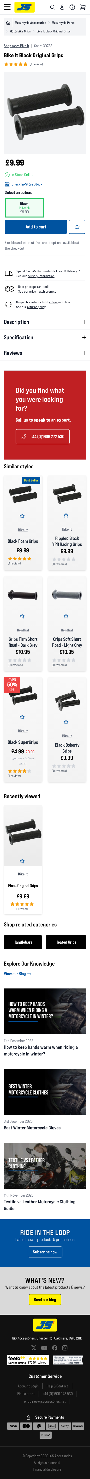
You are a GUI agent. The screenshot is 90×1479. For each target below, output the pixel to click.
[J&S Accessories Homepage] (24, 7)
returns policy (36, 307)
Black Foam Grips (23, 541)
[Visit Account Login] (62, 7)
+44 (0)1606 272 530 (47, 436)
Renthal (23, 630)
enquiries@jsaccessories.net (45, 1401)
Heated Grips (66, 942)
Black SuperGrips (23, 742)
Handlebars (22, 942)
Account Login (28, 1386)
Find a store (25, 1393)
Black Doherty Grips (67, 748)
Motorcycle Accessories (30, 23)
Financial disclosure (47, 1469)
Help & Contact (57, 1386)
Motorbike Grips (20, 31)
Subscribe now (45, 1251)
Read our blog (45, 1299)
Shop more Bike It (16, 46)
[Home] (8, 22)
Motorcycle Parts (63, 23)
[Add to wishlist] (77, 227)
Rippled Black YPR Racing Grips (67, 541)
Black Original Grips (23, 885)
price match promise (42, 291)
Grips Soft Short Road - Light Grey (67, 642)
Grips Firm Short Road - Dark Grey (23, 642)
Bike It (23, 529)
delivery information (41, 276)
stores (53, 302)
